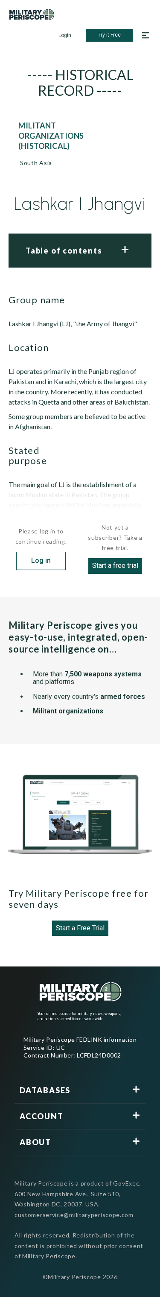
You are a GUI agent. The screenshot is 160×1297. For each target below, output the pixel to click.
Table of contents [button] (64, 250)
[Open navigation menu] (145, 35)
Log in (41, 560)
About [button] (35, 1142)
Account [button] (42, 1116)
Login (64, 35)
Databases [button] (45, 1090)
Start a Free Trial (80, 928)
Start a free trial (115, 566)
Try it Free (109, 35)
